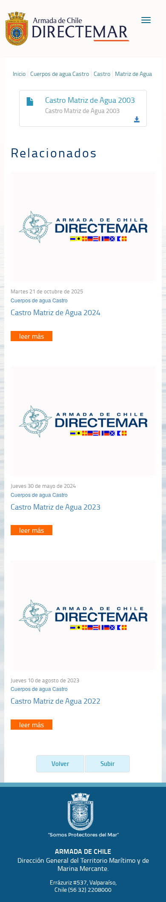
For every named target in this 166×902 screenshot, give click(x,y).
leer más (31, 336)
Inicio (19, 73)
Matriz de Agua (133, 73)
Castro (102, 73)
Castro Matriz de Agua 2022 (55, 701)
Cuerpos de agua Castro (59, 73)
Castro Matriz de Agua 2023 (55, 507)
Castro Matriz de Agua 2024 (55, 312)
